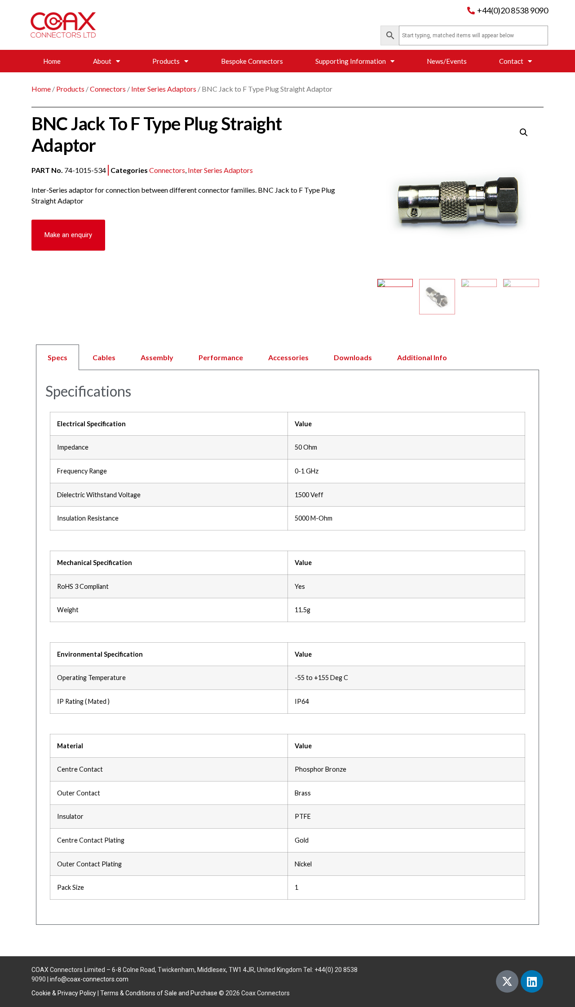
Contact (511, 61)
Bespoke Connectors (252, 61)
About (102, 61)
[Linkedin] (532, 981)
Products (166, 61)
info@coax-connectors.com (89, 979)
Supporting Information (350, 61)
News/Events (447, 61)
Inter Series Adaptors (163, 88)
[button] (68, 235)
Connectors (108, 88)
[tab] (287, 357)
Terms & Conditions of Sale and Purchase (158, 993)
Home (52, 61)
